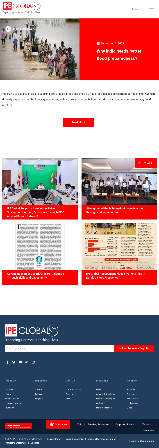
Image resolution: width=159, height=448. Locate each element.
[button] (152, 9)
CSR (79, 424)
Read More (78, 122)
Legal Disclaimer (74, 439)
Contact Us (148, 430)
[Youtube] (20, 362)
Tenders (146, 424)
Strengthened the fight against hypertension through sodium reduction (114, 210)
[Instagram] (33, 362)
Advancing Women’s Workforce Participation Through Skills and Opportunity (35, 275)
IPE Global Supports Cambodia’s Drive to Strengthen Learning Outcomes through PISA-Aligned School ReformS (36, 212)
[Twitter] (13, 362)
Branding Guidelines (98, 424)
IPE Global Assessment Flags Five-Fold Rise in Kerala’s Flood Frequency (115, 275)
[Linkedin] (27, 362)
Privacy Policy (54, 439)
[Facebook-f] (7, 362)
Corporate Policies (126, 424)
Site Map (35, 443)
